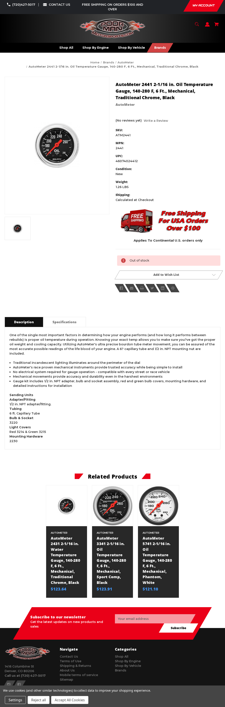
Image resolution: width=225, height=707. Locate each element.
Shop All (121, 657)
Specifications (64, 322)
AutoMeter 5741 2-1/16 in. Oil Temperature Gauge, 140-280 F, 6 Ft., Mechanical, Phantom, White (157, 560)
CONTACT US (59, 5)
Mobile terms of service (79, 675)
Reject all (38, 700)
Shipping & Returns (75, 666)
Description (24, 322)
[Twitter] (152, 288)
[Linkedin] (162, 288)
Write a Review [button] (156, 121)
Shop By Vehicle (128, 666)
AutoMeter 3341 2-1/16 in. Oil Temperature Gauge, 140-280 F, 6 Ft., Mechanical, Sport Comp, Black (111, 560)
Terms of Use (70, 661)
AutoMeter (125, 104)
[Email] (131, 288)
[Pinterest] (173, 288)
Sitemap (66, 680)
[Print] (142, 288)
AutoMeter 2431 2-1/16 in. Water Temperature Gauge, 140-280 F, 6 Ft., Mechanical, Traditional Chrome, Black (65, 560)
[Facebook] (121, 288)
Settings (15, 700)
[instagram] (9, 685)
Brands (120, 670)
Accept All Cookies (70, 700)
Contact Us (69, 657)
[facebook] (19, 685)
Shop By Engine (128, 661)
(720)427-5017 (23, 5)
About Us (67, 670)
